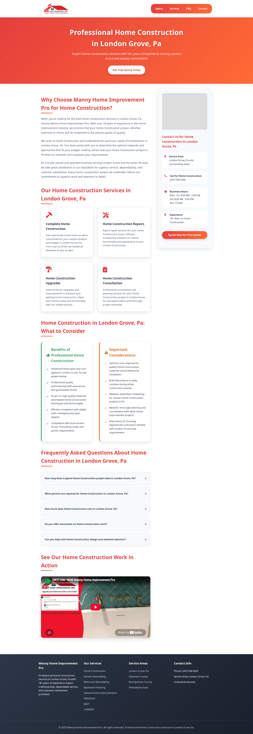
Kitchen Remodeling (95, 676)
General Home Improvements (100, 693)
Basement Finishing (94, 687)
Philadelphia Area (138, 687)
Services (174, 8)
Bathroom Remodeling (96, 682)
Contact (202, 8)
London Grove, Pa (139, 671)
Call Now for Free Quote (186, 235)
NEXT (86, 704)
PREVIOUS (89, 698)
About (159, 8)
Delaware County (138, 676)
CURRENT (89, 709)
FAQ (188, 8)
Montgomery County (140, 682)
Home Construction (95, 671)
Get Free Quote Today (127, 70)
